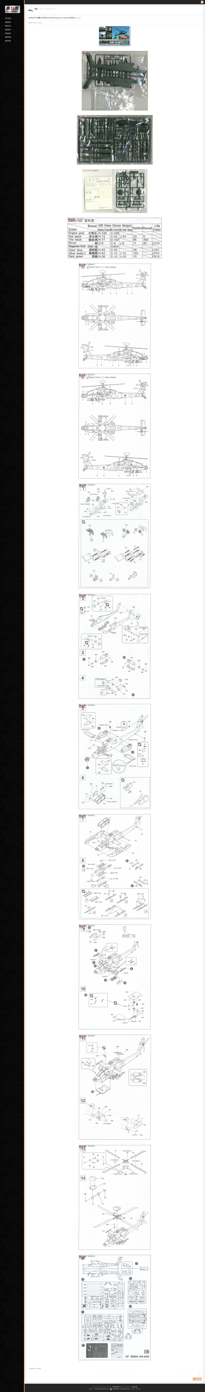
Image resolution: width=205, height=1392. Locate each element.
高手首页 (8, 18)
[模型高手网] (12, 9)
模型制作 (8, 33)
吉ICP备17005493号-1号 (102, 1389)
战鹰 (32, 1368)
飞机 (35, 9)
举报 (199, 1374)
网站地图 (134, 1387)
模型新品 (8, 22)
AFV (52, 9)
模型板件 (8, 29)
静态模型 (48, 9)
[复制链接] (78, 18)
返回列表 (198, 1379)
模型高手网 (116, 1387)
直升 (35, 1368)
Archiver (138, 1389)
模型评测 (8, 37)
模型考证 (8, 41)
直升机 (39, 1368)
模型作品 (8, 26)
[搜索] (202, 2)
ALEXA (132, 1389)
